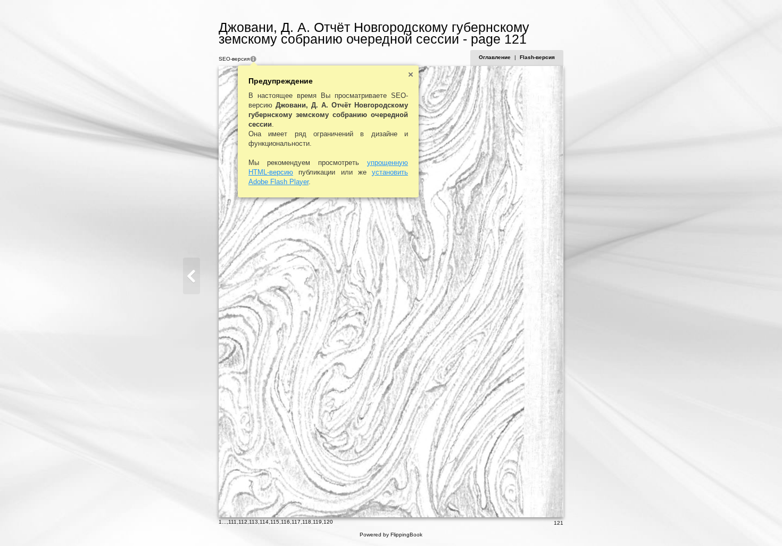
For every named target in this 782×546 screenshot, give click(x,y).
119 (317, 522)
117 (296, 522)
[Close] (410, 74)
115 (274, 522)
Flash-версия (537, 57)
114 (264, 522)
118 (306, 522)
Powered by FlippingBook (391, 534)
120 (328, 522)
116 (285, 522)
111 (232, 522)
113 (253, 522)
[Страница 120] (191, 276)
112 (242, 522)
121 (558, 523)
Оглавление (495, 57)
